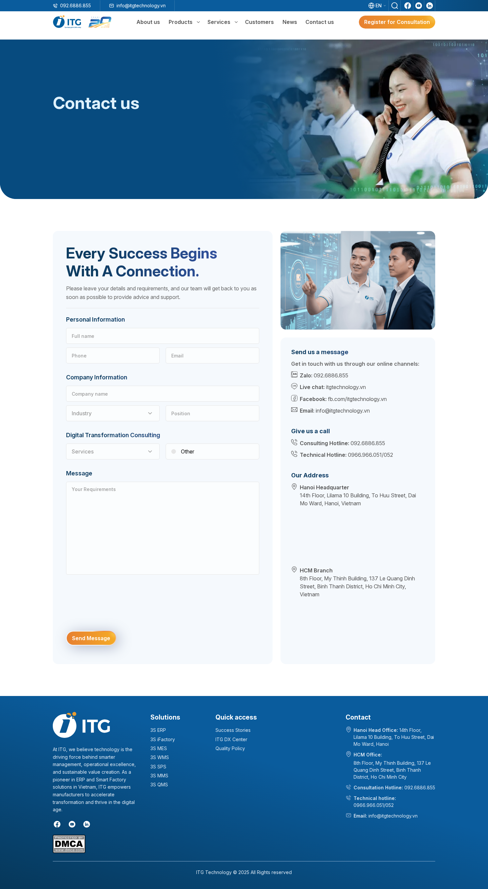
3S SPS (158, 766)
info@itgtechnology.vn (141, 5)
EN (378, 5)
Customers (259, 22)
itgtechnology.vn (346, 387)
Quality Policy (230, 748)
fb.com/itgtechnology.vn (357, 399)
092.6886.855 (75, 5)
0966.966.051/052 (370, 454)
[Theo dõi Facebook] (407, 5)
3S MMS (159, 775)
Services (218, 22)
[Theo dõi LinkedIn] (429, 5)
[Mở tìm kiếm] (394, 5)
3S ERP (158, 730)
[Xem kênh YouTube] (418, 5)
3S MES (158, 748)
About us (148, 22)
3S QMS (159, 784)
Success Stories (233, 730)
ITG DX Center (231, 739)
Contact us (319, 22)
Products (181, 22)
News (290, 22)
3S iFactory (162, 739)
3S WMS (159, 757)
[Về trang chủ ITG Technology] (81, 725)
